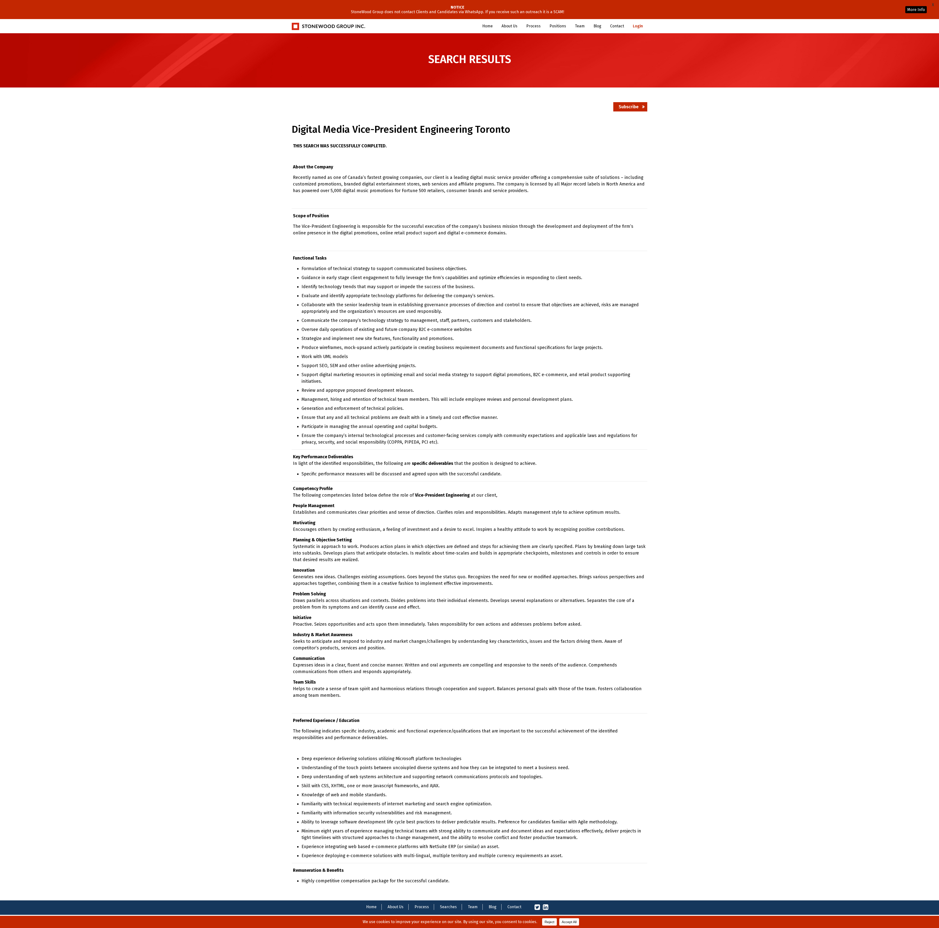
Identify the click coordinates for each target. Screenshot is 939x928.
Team (580, 26)
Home (487, 26)
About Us (509, 26)
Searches (448, 907)
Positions (557, 26)
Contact (617, 26)
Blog (597, 26)
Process (533, 26)
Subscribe (628, 106)
